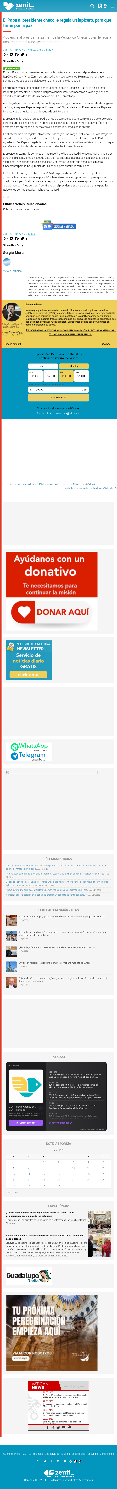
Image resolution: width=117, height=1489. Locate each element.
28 (28, 1185)
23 (58, 1179)
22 (43, 1179)
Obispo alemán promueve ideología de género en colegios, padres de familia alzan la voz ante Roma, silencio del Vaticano (63, 980)
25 (88, 1179)
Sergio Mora (35, 50)
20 (13, 1179)
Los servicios (52, 1453)
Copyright (93, 1453)
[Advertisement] (58, 459)
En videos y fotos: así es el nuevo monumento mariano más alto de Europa (54, 963)
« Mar (8, 1192)
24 (73, 1179)
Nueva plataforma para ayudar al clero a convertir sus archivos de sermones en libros (47, 890)
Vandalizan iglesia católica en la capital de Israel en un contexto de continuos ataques (47, 895)
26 (103, 1179)
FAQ (24, 1453)
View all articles (12, 271)
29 (43, 1185)
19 (103, 1174)
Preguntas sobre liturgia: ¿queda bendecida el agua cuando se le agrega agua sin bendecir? (62, 916)
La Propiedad (36, 1453)
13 (13, 1174)
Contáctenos (107, 1453)
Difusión (65, 1453)
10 (73, 1168)
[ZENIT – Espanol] (33, 6)
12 (103, 1168)
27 (13, 1185)
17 (73, 1174)
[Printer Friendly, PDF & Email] (11, 68)
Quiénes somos (11, 1453)
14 (28, 1174)
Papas (49, 50)
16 (58, 1174)
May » (15, 1192)
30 (58, 1185)
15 (43, 1174)
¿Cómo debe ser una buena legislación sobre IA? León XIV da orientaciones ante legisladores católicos (55, 874)
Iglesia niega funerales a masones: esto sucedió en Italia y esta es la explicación (57, 947)
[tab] (43, 1385)
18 (88, 1174)
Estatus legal (78, 1453)
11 (88, 1168)
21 (28, 1179)
